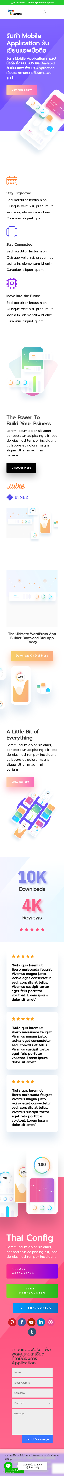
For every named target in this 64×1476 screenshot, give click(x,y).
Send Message (37, 1439)
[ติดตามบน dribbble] (50, 1322)
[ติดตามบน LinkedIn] (41, 1322)
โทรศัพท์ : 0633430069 (23, 1271)
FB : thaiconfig (35, 1308)
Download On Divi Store (32, 656)
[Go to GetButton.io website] (8, 1472)
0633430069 (19, 2)
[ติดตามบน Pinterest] (12, 1322)
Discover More (21, 468)
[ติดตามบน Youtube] (31, 1322)
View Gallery (20, 782)
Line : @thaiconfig (32, 1291)
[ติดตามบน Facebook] (22, 1322)
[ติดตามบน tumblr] (32, 1332)
